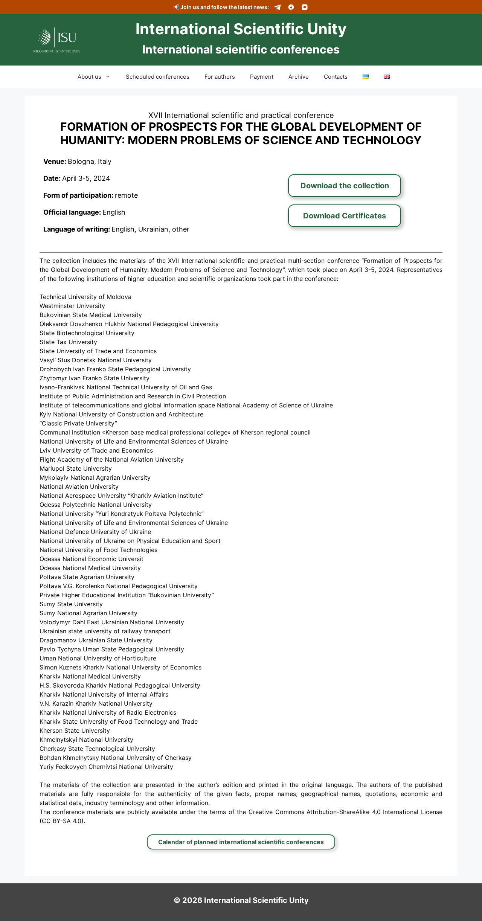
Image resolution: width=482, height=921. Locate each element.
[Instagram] (304, 7)
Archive (298, 76)
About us (89, 76)
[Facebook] (291, 7)
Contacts (336, 76)
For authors (219, 76)
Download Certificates (344, 215)
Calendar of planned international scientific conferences (241, 842)
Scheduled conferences (157, 76)
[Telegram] (277, 7)
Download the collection (344, 185)
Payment (261, 76)
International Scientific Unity (241, 29)
